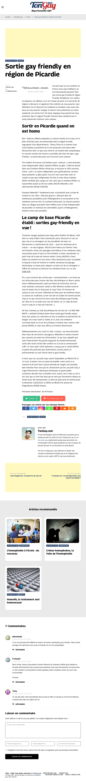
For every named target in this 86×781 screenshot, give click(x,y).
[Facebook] (26, 408)
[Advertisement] (43, 43)
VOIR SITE (26, 272)
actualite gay (33, 416)
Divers (20, 60)
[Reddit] (64, 408)
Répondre (20, 650)
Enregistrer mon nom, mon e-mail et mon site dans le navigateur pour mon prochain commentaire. (43, 750)
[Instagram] (41, 408)
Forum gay (63, 773)
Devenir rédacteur (54, 774)
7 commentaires (12, 91)
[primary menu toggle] (3, 7)
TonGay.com (9, 87)
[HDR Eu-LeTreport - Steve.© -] (35, 88)
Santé (22, 594)
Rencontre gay (50, 773)
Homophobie (24, 545)
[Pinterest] (57, 408)
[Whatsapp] (49, 408)
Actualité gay (11, 60)
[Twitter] (33, 408)
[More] (72, 408)
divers (42, 416)
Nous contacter (72, 774)
